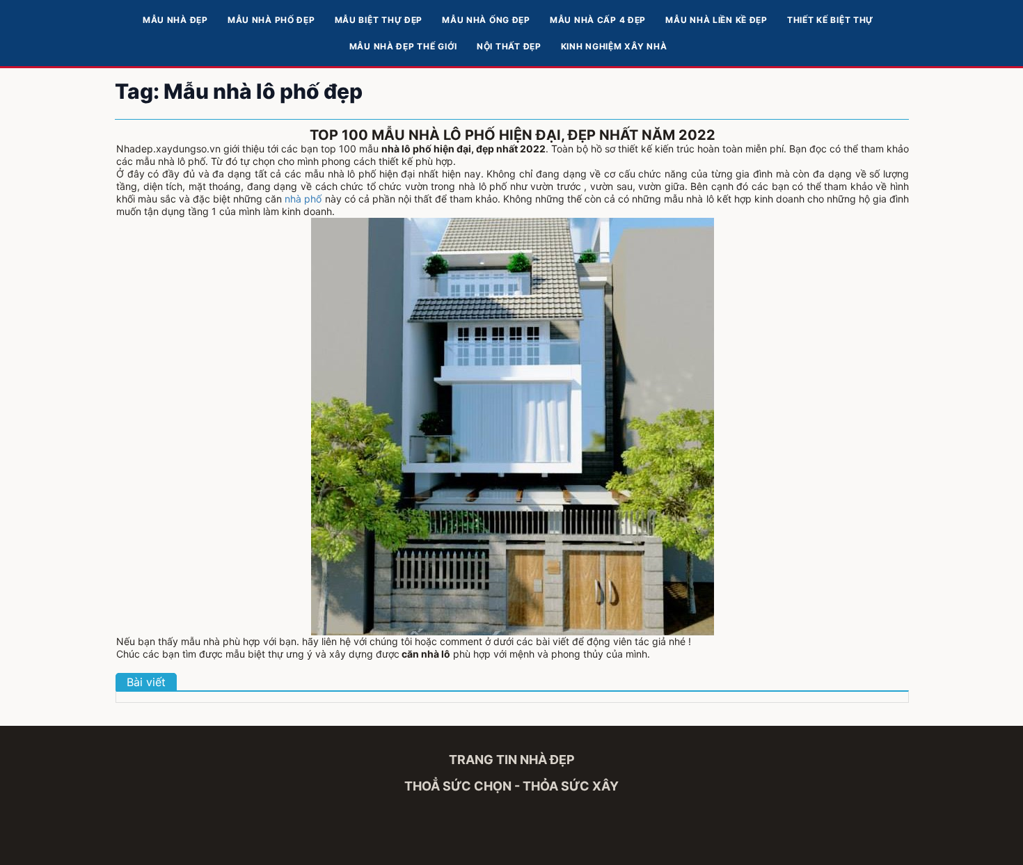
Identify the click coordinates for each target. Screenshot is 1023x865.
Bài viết (146, 682)
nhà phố (303, 199)
